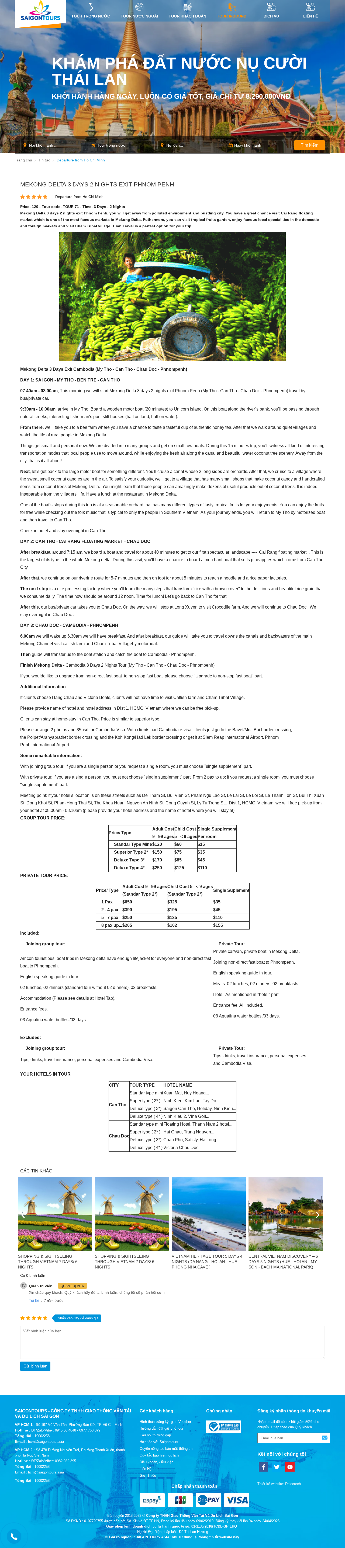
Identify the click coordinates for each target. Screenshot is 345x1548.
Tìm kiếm (309, 145)
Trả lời (34, 1301)
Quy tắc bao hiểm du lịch (159, 1455)
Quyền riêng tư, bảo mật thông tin (166, 1449)
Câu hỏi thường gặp (155, 1435)
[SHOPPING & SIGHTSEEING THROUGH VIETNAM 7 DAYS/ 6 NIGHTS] (55, 1214)
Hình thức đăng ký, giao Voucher (165, 1422)
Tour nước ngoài (139, 16)
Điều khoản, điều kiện (156, 1462)
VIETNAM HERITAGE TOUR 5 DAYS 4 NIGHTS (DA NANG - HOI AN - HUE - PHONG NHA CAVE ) (207, 1261)
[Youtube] (290, 1467)
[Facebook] (263, 1467)
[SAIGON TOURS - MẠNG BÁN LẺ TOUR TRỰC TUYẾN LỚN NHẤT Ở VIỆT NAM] (40, 10)
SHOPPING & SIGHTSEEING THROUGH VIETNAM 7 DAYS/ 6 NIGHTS (47, 1261)
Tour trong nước (90, 16)
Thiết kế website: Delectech (279, 1484)
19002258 (42, 1436)
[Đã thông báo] (223, 1432)
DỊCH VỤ (271, 16)
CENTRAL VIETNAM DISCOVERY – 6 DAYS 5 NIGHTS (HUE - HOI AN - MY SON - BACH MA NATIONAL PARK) (283, 1261)
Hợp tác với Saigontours (159, 1442)
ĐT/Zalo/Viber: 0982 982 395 (53, 1461)
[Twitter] (276, 1467)
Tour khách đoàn (187, 16)
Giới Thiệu (148, 1475)
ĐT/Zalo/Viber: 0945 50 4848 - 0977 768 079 (65, 1430)
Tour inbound (231, 16)
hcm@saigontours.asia (46, 1442)
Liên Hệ (310, 16)
